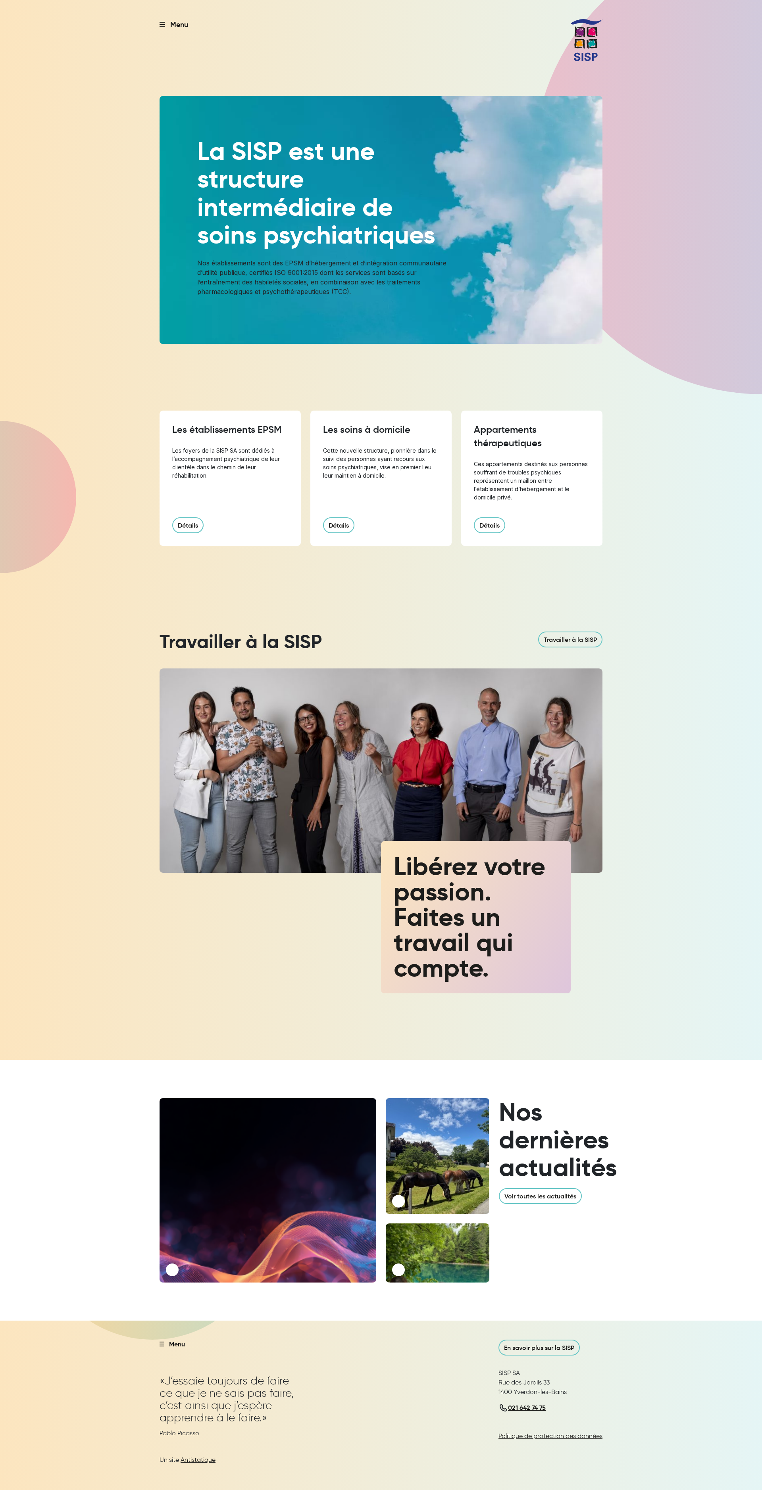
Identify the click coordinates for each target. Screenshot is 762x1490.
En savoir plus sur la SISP (539, 1348)
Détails (188, 525)
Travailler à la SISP (570, 639)
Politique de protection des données (550, 1436)
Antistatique (198, 1459)
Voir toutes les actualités (540, 1196)
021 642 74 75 (527, 1408)
